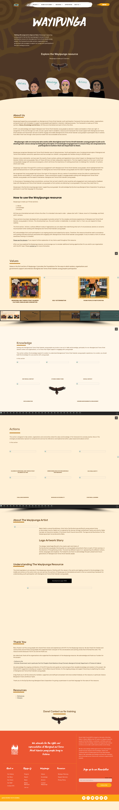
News (25, 780)
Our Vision (10, 780)
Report (26, 777)
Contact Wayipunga (44, 783)
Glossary (19, 698)
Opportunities (68, 4)
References (20, 696)
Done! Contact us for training (59, 711)
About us (76, 4)
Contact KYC (10, 786)
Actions (43, 780)
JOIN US (104, 4)
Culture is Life (18, 661)
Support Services (63, 777)
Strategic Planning (63, 774)
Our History (10, 774)
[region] (59, 288)
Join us (26, 787)
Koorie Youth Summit (46, 4)
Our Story (10, 777)
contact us (33, 246)
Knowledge (44, 777)
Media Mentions (26, 783)
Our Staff (9, 783)
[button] (116, 253)
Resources (58, 4)
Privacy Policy (62, 780)
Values (43, 774)
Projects (35, 4)
